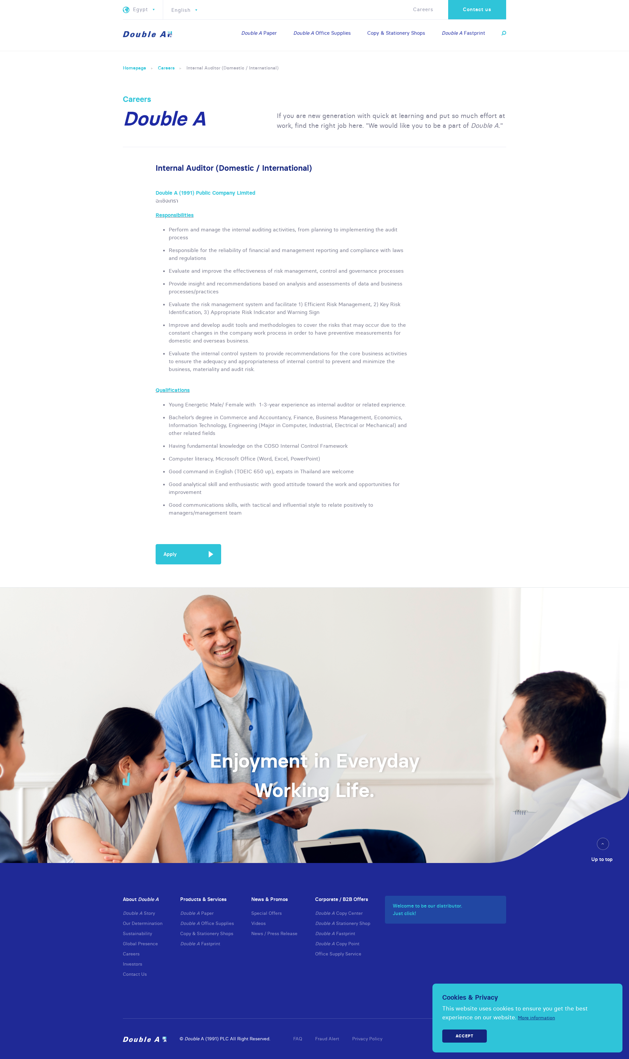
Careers (423, 9)
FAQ (297, 1039)
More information (536, 1018)
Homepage (134, 68)
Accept (464, 1035)
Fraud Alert (327, 1039)
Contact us (477, 9)
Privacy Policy (367, 1039)
